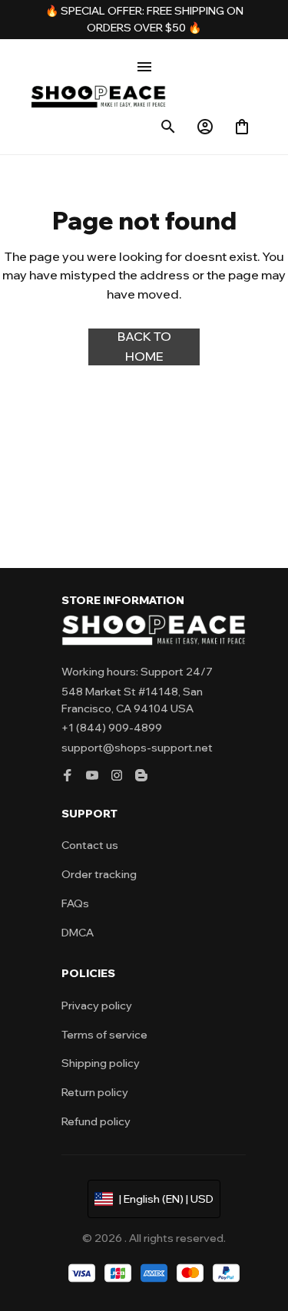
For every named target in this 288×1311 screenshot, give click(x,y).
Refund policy (96, 1121)
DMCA (77, 932)
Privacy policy (96, 1005)
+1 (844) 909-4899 (111, 728)
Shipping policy (100, 1063)
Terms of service (104, 1035)
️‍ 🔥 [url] (193, 28)
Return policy (94, 1092)
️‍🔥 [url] (53, 11)
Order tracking (99, 874)
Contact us (89, 845)
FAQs (75, 903)
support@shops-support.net (137, 748)
